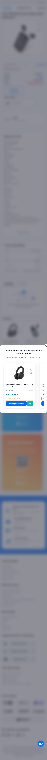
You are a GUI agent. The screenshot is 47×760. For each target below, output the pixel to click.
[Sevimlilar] (31, 369)
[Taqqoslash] (31, 373)
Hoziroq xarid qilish (16, 403)
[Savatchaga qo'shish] (30, 403)
